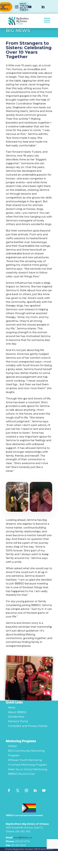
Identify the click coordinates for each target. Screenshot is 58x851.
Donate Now (16, 716)
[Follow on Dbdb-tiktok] (9, 797)
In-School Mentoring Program (27, 764)
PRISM (12, 746)
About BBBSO (17, 712)
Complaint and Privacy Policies (27, 725)
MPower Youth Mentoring (25, 760)
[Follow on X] (18, 790)
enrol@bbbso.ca (23, 837)
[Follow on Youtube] (29, 7)
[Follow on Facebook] (9, 790)
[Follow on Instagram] (16, 7)
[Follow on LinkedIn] (43, 7)
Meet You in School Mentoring (27, 769)
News (11, 707)
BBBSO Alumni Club (21, 773)
